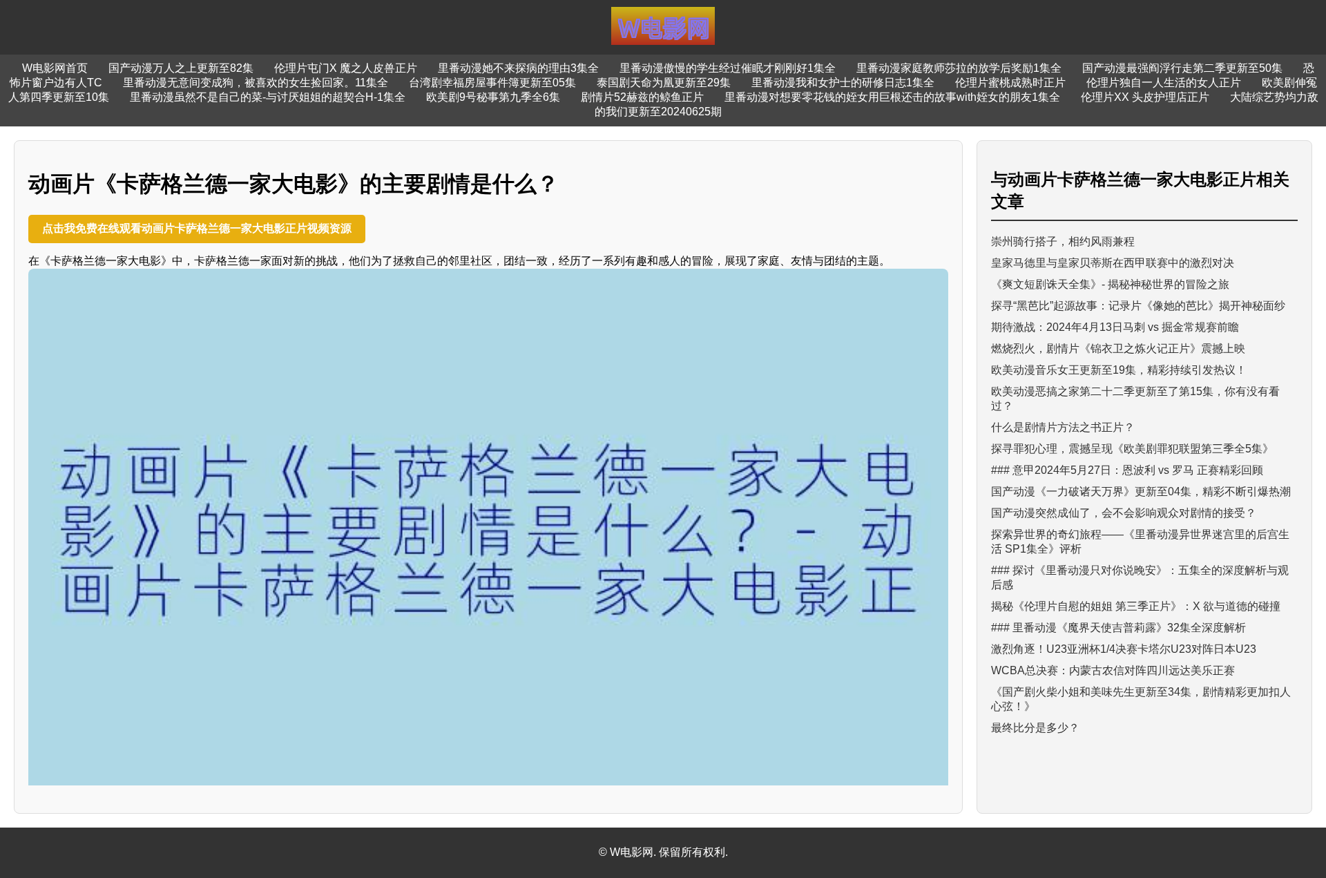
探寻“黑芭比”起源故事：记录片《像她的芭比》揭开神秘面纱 (1138, 306)
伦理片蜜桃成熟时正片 (1010, 82)
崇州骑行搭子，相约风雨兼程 (1063, 241)
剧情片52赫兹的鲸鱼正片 (642, 97)
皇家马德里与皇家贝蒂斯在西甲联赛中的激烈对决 (1112, 263)
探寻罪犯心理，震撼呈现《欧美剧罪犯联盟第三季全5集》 (1132, 449)
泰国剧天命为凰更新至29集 (664, 82)
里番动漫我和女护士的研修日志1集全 (842, 82)
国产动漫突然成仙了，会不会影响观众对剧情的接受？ (1123, 513)
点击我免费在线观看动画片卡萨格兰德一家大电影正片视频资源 (197, 228)
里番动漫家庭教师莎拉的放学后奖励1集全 (958, 68)
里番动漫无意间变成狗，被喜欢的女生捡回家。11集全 (255, 82)
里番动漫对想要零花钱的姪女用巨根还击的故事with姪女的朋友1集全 (892, 97)
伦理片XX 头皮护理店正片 (1145, 97)
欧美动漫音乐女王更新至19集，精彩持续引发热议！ (1119, 370)
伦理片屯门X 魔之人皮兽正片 (345, 68)
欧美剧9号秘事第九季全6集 (493, 97)
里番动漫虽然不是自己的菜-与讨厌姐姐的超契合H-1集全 (267, 97)
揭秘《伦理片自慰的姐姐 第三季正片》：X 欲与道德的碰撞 (1135, 606)
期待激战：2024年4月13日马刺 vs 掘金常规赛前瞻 (1115, 327)
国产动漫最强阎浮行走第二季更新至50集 (1182, 68)
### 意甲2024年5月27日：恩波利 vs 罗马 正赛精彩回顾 (1127, 470)
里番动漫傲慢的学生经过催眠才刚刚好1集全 (727, 68)
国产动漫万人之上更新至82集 (180, 68)
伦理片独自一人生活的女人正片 (1163, 82)
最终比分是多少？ (1035, 728)
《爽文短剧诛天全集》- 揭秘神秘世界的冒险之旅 (1110, 284)
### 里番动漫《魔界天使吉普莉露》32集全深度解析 (1118, 627)
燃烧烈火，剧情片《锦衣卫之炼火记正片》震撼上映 (1118, 348)
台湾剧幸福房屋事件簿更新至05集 (492, 82)
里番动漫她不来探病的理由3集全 (518, 68)
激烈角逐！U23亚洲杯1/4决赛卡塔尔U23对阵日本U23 (1123, 649)
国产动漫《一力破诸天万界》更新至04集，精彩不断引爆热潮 (1141, 491)
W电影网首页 (55, 68)
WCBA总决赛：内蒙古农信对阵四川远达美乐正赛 (1113, 670)
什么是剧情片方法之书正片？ (1063, 427)
